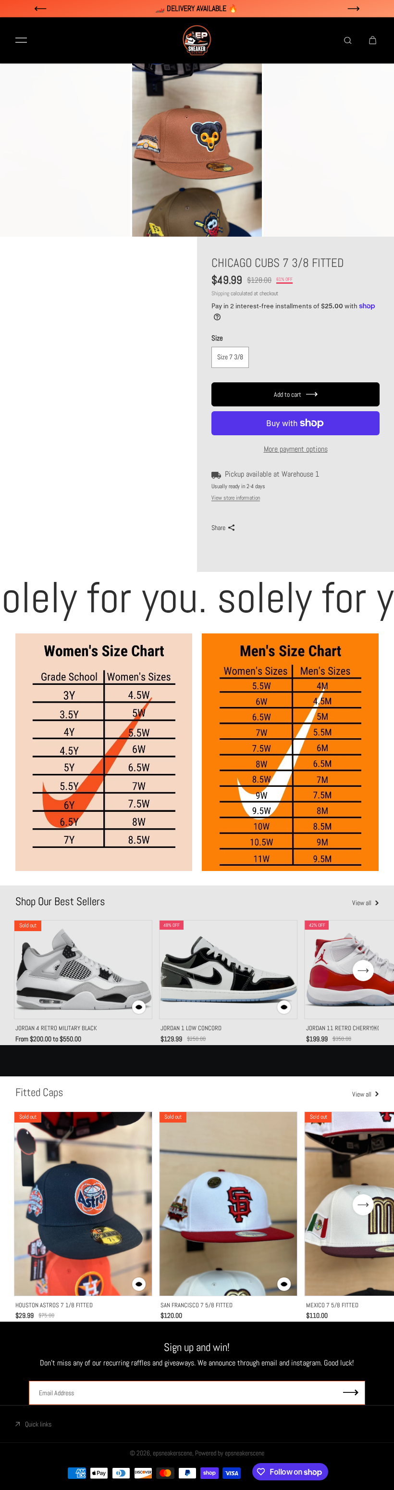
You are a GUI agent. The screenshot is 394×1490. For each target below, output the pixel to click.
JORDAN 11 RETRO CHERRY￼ (342, 1028)
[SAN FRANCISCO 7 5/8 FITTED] (228, 1204)
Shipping (220, 293)
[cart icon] (372, 40)
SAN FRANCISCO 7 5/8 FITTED (196, 1305)
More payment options (296, 449)
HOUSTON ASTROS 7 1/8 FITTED (54, 1305)
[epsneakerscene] (197, 40)
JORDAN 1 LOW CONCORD (191, 1028)
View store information (235, 498)
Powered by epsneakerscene (229, 1453)
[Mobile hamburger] (21, 40)
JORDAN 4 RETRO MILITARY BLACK (56, 1028)
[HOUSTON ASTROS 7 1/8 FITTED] (83, 1204)
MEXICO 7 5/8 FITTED (332, 1305)
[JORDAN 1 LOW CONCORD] (228, 970)
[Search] (347, 40)
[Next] (363, 970)
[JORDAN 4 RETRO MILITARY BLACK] (83, 970)
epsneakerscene (172, 1453)
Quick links (38, 1424)
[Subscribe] (350, 1393)
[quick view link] (139, 1007)
